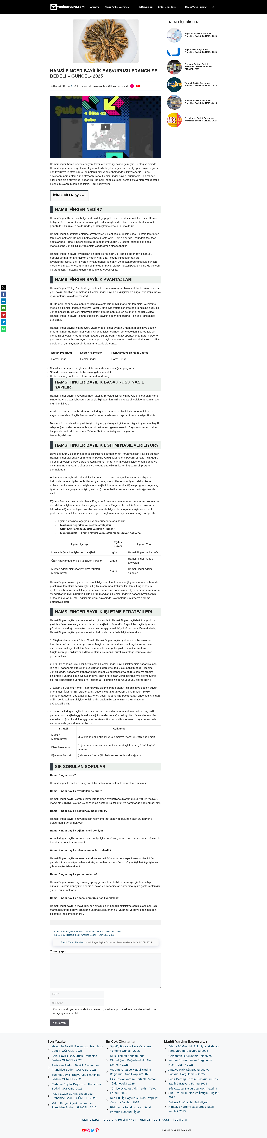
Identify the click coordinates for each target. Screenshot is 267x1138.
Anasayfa (94, 7)
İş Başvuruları (146, 7)
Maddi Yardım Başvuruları (117, 7)
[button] (213, 7)
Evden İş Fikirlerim (167, 7)
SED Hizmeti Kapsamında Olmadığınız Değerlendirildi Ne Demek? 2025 (130, 1060)
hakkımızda (89, 1120)
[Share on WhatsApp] (3, 329)
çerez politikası (154, 1120)
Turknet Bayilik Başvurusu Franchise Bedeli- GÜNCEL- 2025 (201, 84)
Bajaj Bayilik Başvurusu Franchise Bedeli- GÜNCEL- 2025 (201, 50)
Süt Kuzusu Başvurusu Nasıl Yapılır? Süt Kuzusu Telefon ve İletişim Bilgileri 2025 (193, 1093)
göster (80, 195)
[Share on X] (3, 287)
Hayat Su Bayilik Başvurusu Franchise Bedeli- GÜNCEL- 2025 (201, 34)
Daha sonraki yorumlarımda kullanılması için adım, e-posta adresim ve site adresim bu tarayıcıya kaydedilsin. (104, 1011)
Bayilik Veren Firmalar (196, 7)
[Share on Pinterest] (3, 315)
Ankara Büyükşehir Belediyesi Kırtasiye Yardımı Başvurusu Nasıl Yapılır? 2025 (191, 1107)
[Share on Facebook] (3, 294)
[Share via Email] (3, 308)
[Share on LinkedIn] (3, 301)
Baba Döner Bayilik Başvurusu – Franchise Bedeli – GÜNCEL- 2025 (87, 931)
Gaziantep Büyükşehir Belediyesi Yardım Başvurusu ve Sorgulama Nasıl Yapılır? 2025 (190, 1060)
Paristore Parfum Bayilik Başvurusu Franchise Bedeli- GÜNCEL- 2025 (199, 66)
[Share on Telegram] (3, 322)
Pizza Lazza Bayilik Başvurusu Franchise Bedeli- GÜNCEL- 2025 (201, 119)
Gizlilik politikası (119, 1120)
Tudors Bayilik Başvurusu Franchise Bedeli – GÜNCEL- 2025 (84, 935)
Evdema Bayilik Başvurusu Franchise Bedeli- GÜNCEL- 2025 (201, 101)
